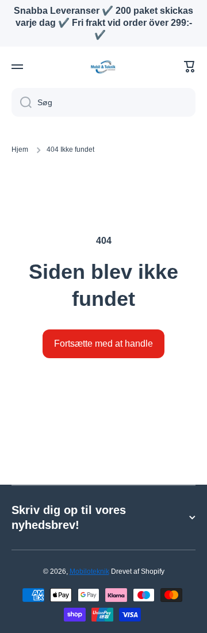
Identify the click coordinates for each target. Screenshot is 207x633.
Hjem (20, 149)
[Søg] (22, 102)
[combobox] (103, 102)
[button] (189, 66)
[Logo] (103, 66)
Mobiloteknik (89, 571)
